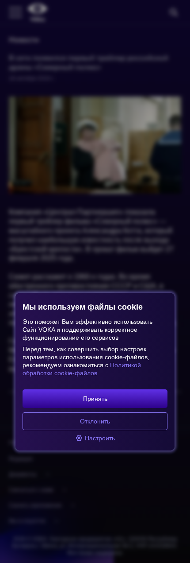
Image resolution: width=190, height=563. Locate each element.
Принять (95, 398)
